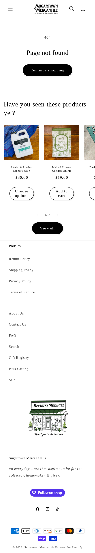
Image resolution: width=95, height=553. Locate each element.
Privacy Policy (20, 281)
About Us (16, 313)
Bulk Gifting (18, 369)
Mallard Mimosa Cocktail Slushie (61, 169)
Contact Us (17, 324)
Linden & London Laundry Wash (21, 169)
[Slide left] (37, 215)
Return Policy (19, 259)
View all (47, 228)
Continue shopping (47, 70)
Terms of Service (22, 292)
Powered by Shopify (69, 547)
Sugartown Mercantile (39, 547)
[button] (10, 8)
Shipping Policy (21, 270)
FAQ (12, 335)
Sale (12, 380)
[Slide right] (58, 215)
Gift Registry (19, 357)
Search (14, 346)
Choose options (21, 193)
